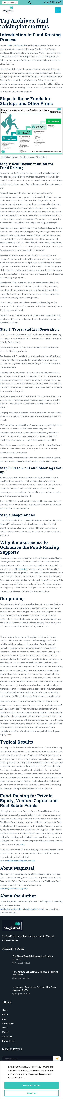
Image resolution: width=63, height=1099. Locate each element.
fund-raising (21, 569)
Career (5, 1032)
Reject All (31, 1093)
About (5, 1014)
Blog (4, 1019)
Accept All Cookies (31, 1085)
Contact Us (7, 1036)
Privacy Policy (8, 1041)
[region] (31, 1080)
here (9, 734)
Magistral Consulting (17, 45)
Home (5, 1010)
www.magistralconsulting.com (14, 888)
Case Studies (8, 1023)
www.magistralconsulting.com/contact (17, 860)
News (4, 1027)
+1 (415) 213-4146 (52, 2)
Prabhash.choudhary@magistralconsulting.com (21, 909)
